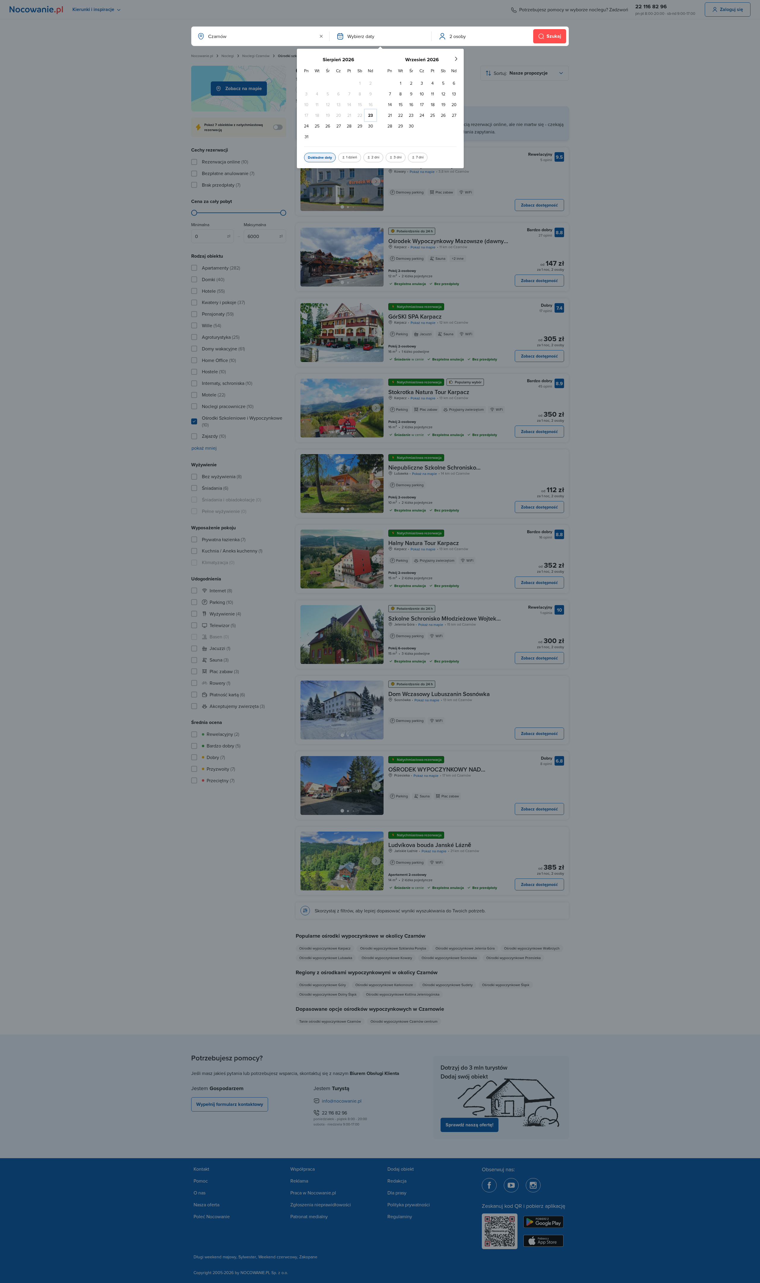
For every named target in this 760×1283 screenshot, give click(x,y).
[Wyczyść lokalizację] (321, 36)
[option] (359, 83)
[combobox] (260, 36)
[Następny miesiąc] (456, 59)
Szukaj (554, 36)
